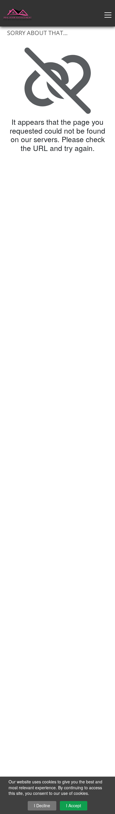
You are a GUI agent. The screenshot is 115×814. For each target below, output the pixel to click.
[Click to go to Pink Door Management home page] (18, 13)
